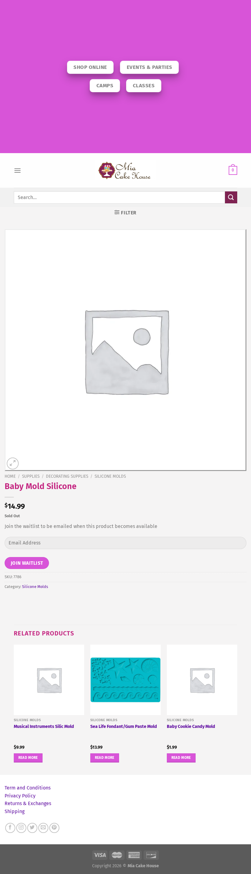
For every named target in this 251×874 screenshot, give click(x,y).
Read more (28, 757)
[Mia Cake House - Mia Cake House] (125, 170)
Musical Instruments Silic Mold (44, 726)
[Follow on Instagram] (21, 828)
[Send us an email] (43, 828)
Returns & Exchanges (28, 803)
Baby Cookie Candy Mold (191, 726)
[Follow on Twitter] (32, 828)
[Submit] (231, 197)
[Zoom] (13, 463)
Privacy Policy (20, 796)
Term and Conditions (28, 788)
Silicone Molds (110, 476)
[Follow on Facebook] (10, 828)
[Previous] (14, 709)
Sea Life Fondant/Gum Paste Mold (123, 726)
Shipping (14, 811)
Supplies (30, 476)
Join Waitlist (27, 563)
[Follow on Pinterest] (54, 828)
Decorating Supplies (67, 476)
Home (10, 476)
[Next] (237, 709)
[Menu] (17, 170)
